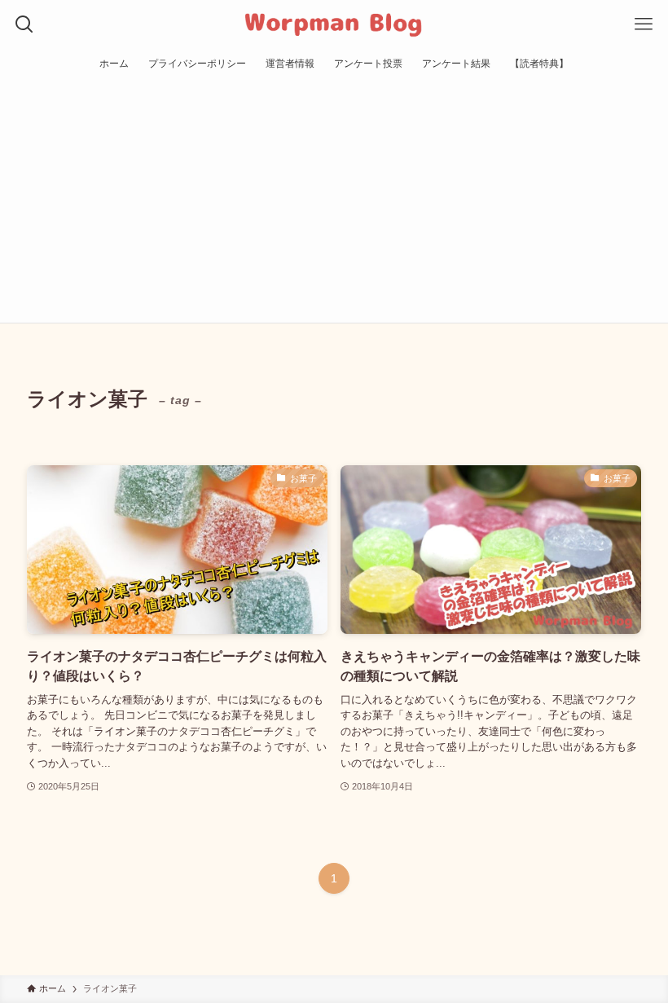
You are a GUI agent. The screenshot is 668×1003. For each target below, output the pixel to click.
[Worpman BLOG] (334, 24)
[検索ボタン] (24, 24)
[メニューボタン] (643, 24)
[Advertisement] (334, 200)
